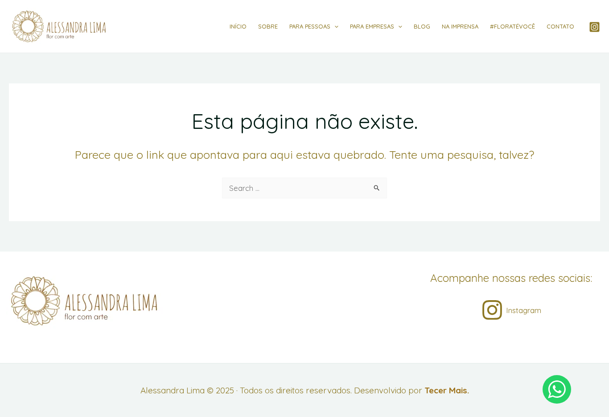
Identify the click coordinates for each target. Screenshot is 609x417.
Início (238, 26)
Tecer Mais (445, 390)
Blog (422, 26)
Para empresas (372, 26)
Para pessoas (309, 26)
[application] (334, 26)
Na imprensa (460, 26)
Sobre (268, 26)
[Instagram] (594, 27)
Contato (560, 26)
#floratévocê (512, 26)
